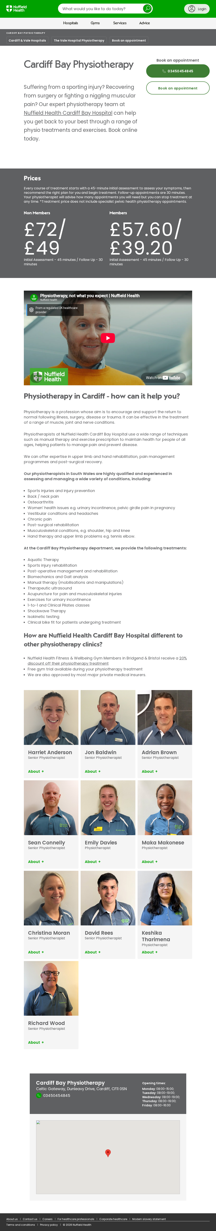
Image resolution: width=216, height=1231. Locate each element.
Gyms (95, 23)
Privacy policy (49, 1225)
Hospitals (70, 23)
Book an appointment (129, 40)
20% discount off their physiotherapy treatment (107, 660)
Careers (47, 1219)
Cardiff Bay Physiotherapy (25, 33)
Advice (144, 23)
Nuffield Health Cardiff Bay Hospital (68, 112)
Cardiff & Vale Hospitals (27, 40)
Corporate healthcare (113, 1219)
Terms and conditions (20, 1225)
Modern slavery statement (149, 1219)
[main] (108, 621)
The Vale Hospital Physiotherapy (79, 40)
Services (120, 23)
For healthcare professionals (76, 1219)
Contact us (30, 1219)
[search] (105, 8)
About (34, 771)
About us (12, 1219)
